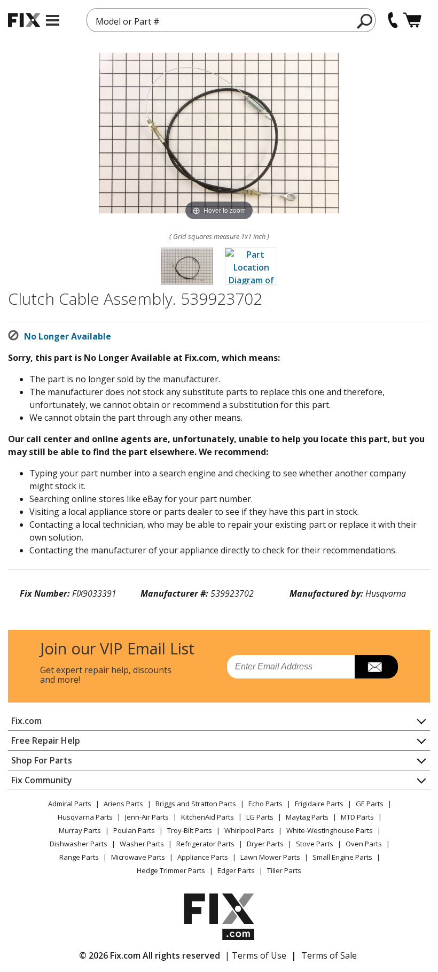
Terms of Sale (329, 955)
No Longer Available (67, 336)
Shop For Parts (41, 760)
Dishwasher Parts (78, 843)
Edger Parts (236, 870)
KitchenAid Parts (207, 817)
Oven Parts (364, 843)
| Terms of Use (255, 955)
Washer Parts (142, 843)
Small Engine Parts (342, 857)
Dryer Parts (265, 843)
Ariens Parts (123, 803)
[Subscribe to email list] (376, 666)
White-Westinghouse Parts (329, 830)
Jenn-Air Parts (147, 817)
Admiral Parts (69, 803)
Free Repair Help (45, 740)
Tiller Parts (284, 870)
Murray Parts (80, 830)
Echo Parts (265, 803)
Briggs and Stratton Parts (195, 803)
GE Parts (370, 803)
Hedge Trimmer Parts (171, 870)
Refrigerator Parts (205, 843)
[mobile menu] (52, 20)
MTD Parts (357, 817)
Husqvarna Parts (85, 817)
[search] (365, 21)
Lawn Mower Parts (270, 857)
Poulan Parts (134, 830)
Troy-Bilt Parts (189, 830)
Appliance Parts (202, 857)
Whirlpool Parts (249, 830)
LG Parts (259, 817)
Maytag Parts (307, 817)
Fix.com (26, 721)
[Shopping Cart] (412, 20)
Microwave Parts (138, 857)
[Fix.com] (24, 20)
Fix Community (41, 780)
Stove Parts (314, 843)
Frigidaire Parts (319, 803)
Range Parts (79, 857)
